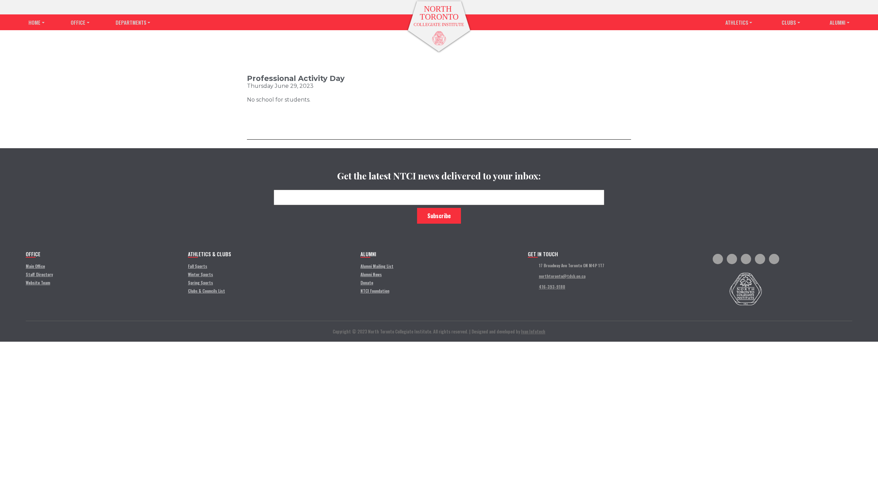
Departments (131, 22)
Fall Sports (197, 266)
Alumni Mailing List (376, 266)
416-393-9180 (552, 287)
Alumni (837, 22)
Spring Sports (200, 282)
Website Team (38, 282)
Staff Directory (39, 274)
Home (34, 22)
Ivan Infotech (533, 331)
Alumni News (371, 274)
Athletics (736, 22)
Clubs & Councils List (206, 291)
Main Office (35, 266)
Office (78, 22)
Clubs (789, 22)
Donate (366, 282)
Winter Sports (200, 274)
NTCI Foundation (374, 291)
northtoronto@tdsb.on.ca (562, 276)
